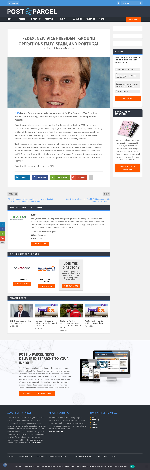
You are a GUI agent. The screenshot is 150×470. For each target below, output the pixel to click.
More (101, 19)
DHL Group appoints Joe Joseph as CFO (20, 322)
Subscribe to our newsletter (37, 393)
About (94, 425)
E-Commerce (59, 48)
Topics (22, 19)
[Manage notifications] (5, 465)
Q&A (113, 456)
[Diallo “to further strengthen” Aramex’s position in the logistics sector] (71, 310)
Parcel (67, 48)
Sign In (15, 3)
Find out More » (35, 443)
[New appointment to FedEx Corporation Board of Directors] (46, 310)
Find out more (40, 244)
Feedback (40, 456)
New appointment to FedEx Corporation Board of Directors (46, 323)
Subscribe (133, 19)
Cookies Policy (25, 456)
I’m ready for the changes (126, 69)
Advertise (90, 19)
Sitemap (11, 456)
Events (63, 19)
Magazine (77, 19)
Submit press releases (58, 456)
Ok (132, 466)
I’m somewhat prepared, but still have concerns (126, 77)
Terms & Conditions (82, 456)
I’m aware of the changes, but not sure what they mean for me (127, 85)
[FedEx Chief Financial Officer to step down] (96, 310)
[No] (146, 466)
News (10, 19)
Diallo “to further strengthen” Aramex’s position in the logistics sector (70, 324)
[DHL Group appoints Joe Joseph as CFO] (21, 310)
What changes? (123, 91)
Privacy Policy (101, 456)
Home (94, 417)
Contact (95, 427)
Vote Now (127, 98)
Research (49, 19)
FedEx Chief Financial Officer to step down (94, 322)
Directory (36, 19)
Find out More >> (56, 431)
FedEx (17, 113)
